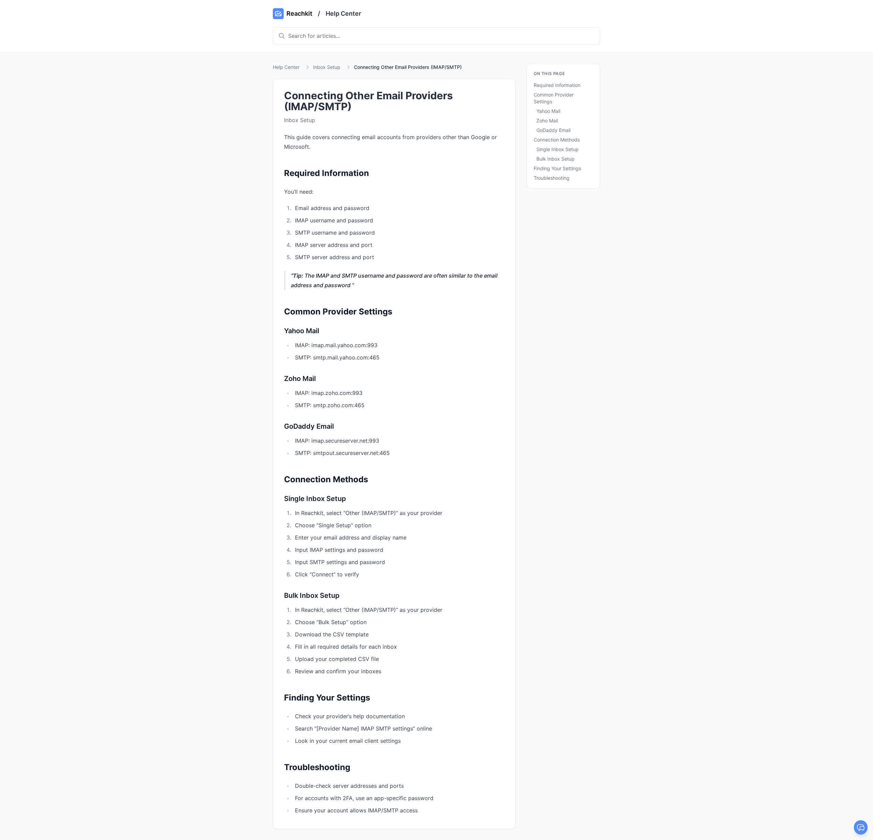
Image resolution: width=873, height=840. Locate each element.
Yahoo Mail (548, 111)
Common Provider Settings (554, 98)
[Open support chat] (861, 827)
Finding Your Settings (557, 168)
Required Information (557, 85)
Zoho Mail (547, 120)
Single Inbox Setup (557, 149)
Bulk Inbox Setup (555, 159)
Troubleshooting (551, 178)
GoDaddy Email (553, 130)
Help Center (343, 13)
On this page (549, 73)
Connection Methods (557, 140)
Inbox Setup (326, 67)
